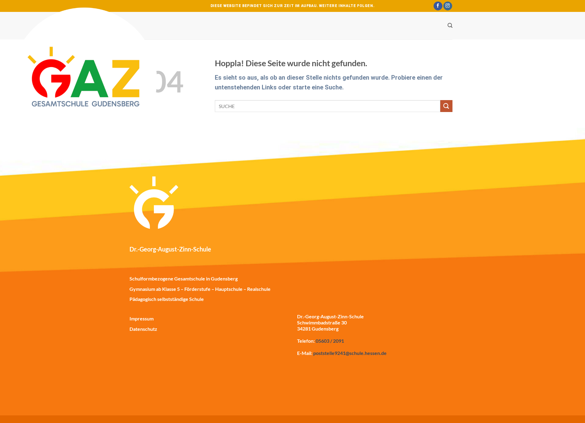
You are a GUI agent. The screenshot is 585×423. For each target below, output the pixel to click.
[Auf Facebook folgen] (438, 6)
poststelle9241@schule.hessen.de (350, 353)
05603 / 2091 (330, 341)
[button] (450, 25)
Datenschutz (143, 329)
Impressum (141, 318)
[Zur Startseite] (85, 85)
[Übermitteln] (446, 106)
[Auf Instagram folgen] (447, 6)
